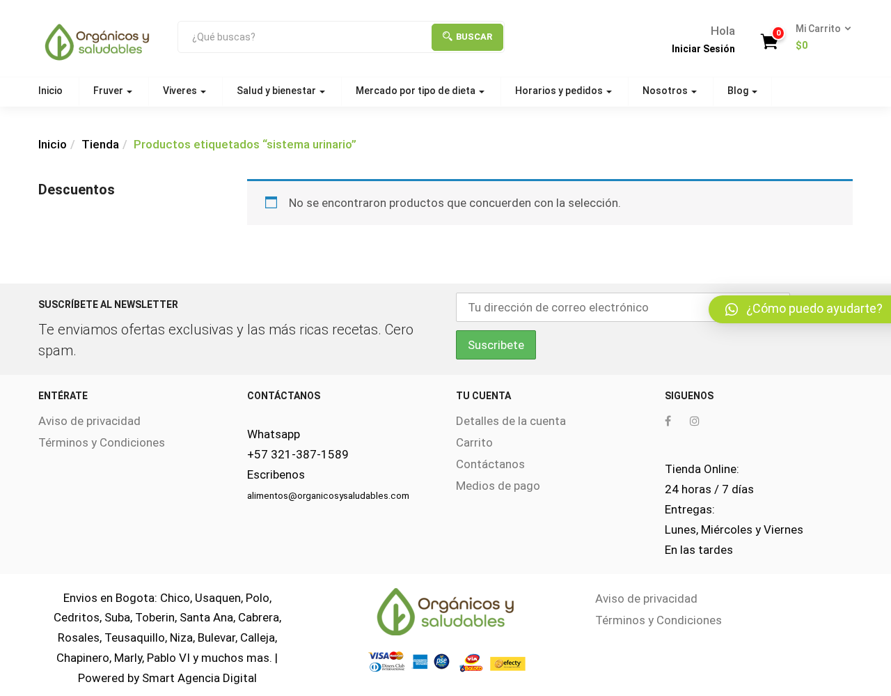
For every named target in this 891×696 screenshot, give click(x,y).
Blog (738, 90)
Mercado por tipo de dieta (417, 90)
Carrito (474, 442)
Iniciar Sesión (703, 48)
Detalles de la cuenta (511, 421)
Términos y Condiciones (101, 442)
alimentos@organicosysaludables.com (328, 495)
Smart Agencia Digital (199, 678)
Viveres (181, 90)
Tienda (100, 144)
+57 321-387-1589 (298, 454)
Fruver (109, 90)
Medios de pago (498, 486)
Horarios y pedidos (560, 90)
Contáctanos (490, 464)
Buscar (474, 36)
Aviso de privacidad (89, 421)
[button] (819, 37)
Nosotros (666, 90)
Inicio (50, 90)
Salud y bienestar (277, 90)
